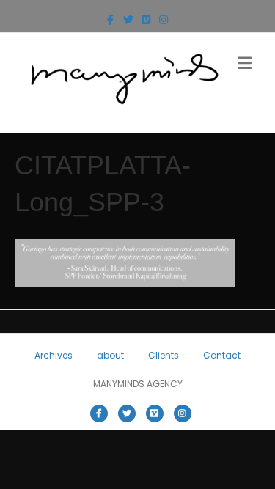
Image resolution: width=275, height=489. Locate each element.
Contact (222, 355)
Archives (53, 355)
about (110, 355)
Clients (163, 355)
